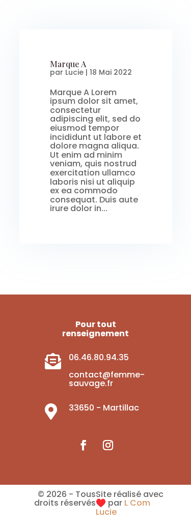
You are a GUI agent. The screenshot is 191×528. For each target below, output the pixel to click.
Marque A (68, 63)
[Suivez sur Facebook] (83, 445)
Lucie (74, 72)
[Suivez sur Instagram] (108, 445)
